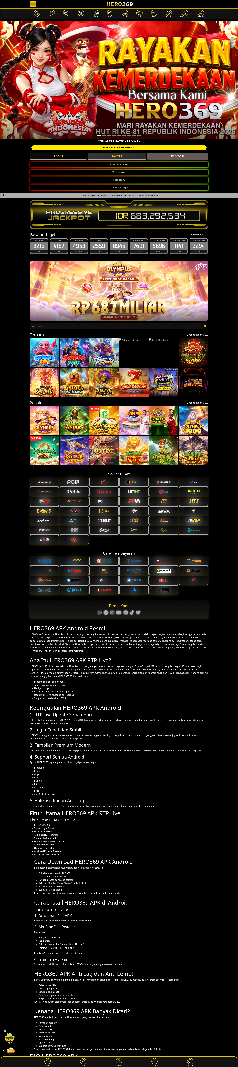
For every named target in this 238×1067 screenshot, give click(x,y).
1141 (159, 246)
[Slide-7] (134, 135)
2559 (79, 246)
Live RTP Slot (119, 164)
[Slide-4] (119, 135)
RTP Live (83, 720)
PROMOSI (177, 156)
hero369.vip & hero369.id (119, 147)
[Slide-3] (114, 135)
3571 (199, 246)
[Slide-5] (124, 135)
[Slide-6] (129, 135)
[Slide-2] (109, 135)
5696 (139, 246)
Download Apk (119, 187)
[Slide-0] (99, 135)
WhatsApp (119, 172)
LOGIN (58, 156)
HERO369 (35, 634)
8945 (99, 246)
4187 (39, 246)
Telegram (119, 180)
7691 (119, 246)
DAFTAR (117, 156)
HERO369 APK (86, 867)
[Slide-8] (139, 135)
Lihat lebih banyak (196, 234)
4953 (59, 246)
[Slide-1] (104, 135)
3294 (179, 246)
